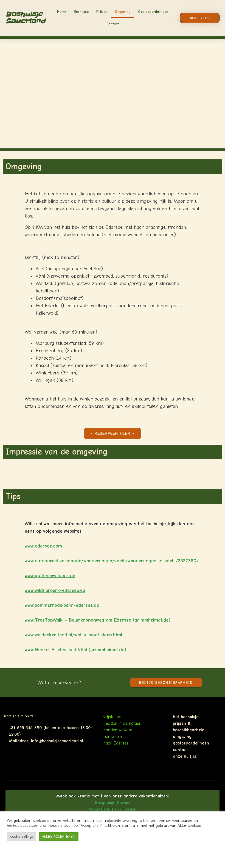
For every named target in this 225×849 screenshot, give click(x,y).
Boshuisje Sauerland (25, 18)
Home (61, 12)
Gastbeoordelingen (153, 12)
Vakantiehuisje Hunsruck (112, 809)
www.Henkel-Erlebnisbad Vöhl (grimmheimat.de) (75, 650)
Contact (112, 24)
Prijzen (101, 12)
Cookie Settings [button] (21, 836)
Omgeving (122, 12)
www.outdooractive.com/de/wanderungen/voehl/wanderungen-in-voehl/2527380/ (112, 561)
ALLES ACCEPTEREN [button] (58, 836)
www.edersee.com (43, 546)
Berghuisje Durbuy (112, 802)
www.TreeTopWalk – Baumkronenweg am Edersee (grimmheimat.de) (97, 620)
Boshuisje (81, 12)
